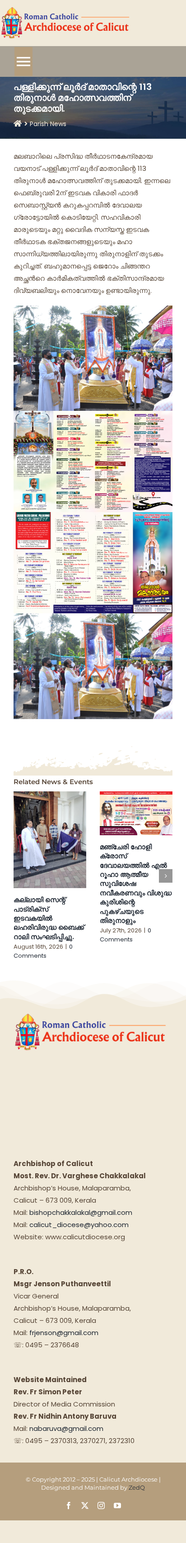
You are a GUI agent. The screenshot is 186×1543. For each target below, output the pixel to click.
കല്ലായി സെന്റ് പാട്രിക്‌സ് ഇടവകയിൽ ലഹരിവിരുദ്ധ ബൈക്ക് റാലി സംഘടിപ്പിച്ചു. (49, 918)
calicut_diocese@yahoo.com (79, 1224)
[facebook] (68, 1505)
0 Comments (43, 951)
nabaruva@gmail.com (66, 1428)
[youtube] (117, 1505)
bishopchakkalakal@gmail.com (80, 1212)
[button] (20, 876)
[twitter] (84, 1505)
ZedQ (137, 1487)
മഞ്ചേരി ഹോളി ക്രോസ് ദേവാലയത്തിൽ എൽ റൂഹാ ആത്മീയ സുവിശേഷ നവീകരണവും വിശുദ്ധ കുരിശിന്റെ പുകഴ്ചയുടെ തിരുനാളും (136, 883)
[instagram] (101, 1505)
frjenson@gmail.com (63, 1332)
